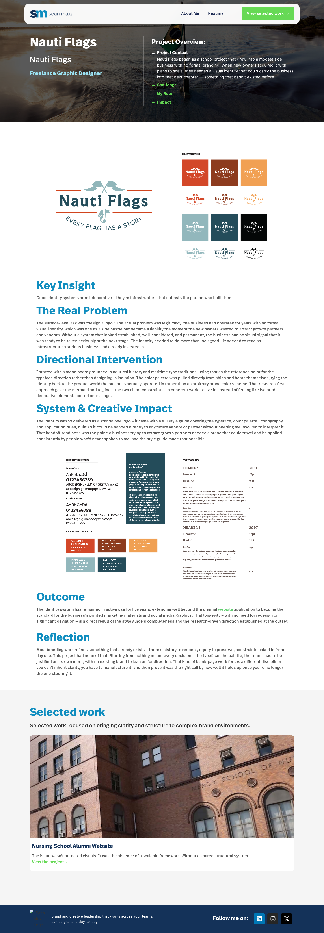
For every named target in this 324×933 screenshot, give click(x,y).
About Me (190, 14)
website (225, 610)
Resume (216, 14)
